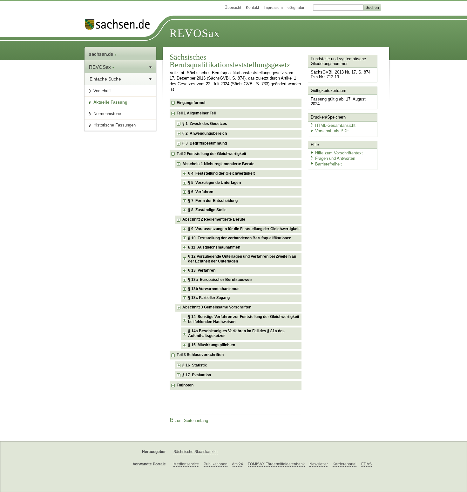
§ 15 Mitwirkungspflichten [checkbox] (211, 345)
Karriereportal (344, 464)
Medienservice (186, 464)
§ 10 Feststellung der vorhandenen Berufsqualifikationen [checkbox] (239, 238)
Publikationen (215, 464)
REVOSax (194, 33)
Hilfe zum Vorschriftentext (339, 153)
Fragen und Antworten (335, 158)
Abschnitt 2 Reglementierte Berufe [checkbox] (213, 219)
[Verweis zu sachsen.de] (119, 24)
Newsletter (318, 464)
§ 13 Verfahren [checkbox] (201, 270)
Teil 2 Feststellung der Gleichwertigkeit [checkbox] (211, 154)
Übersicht (233, 7)
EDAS (366, 464)
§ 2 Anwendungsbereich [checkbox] (204, 133)
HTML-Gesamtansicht (335, 125)
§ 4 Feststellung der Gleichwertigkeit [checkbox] (221, 173)
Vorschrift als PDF (332, 130)
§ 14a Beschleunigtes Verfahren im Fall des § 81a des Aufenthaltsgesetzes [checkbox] (236, 333)
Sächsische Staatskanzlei (195, 452)
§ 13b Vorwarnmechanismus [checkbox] (214, 289)
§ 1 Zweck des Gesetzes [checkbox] (204, 123)
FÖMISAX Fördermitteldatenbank (276, 464)
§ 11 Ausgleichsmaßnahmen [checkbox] (214, 247)
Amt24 (237, 464)
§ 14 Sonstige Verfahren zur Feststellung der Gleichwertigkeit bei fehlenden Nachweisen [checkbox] (243, 319)
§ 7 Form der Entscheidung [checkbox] (213, 200)
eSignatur (296, 7)
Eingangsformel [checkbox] (191, 102)
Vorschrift (102, 90)
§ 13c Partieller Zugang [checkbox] (209, 297)
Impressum (273, 7)
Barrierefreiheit (328, 164)
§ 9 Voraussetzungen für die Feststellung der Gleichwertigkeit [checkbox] (244, 229)
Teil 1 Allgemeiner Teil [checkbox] (196, 113)
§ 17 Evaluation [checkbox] (196, 375)
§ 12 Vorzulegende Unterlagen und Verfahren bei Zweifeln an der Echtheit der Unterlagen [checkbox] (242, 259)
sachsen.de (101, 54)
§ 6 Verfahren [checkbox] (200, 192)
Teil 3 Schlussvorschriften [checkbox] (200, 355)
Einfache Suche (105, 78)
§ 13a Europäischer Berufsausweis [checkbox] (220, 279)
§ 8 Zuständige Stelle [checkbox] (207, 210)
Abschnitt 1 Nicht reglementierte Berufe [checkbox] (218, 164)
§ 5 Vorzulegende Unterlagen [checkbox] (214, 182)
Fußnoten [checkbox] (185, 385)
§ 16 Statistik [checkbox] (194, 365)
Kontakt (252, 7)
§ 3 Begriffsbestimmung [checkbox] (204, 143)
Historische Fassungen (114, 125)
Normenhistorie (107, 113)
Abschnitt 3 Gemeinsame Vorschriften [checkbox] (216, 307)
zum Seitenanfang (191, 420)
